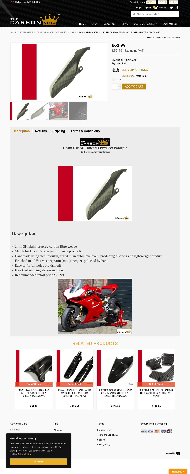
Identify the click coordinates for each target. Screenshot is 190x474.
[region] (38, 450)
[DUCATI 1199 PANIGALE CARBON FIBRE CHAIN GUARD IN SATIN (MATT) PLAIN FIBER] (59, 71)
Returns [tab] (41, 131)
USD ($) (163, 2)
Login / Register (143, 8)
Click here (127, 76)
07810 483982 (33, 2)
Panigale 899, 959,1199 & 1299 (65, 32)
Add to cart (134, 86)
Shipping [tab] (58, 131)
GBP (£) (151, 2)
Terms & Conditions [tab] (85, 131)
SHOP (13, 32)
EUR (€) (173, 2)
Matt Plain (122, 63)
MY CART (161, 8)
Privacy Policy (24, 454)
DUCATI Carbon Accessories (33, 32)
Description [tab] (21, 131)
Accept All (38, 462)
